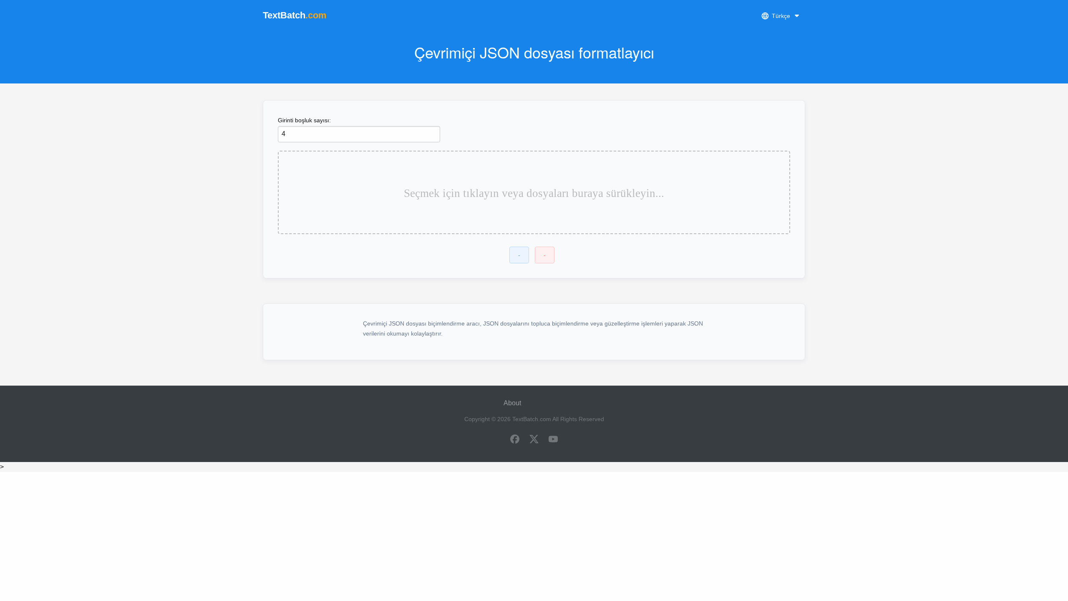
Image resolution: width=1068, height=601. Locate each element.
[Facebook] (514, 439)
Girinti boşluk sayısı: (304, 120)
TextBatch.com (531, 419)
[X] (534, 439)
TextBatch (295, 15)
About (512, 403)
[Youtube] (553, 439)
